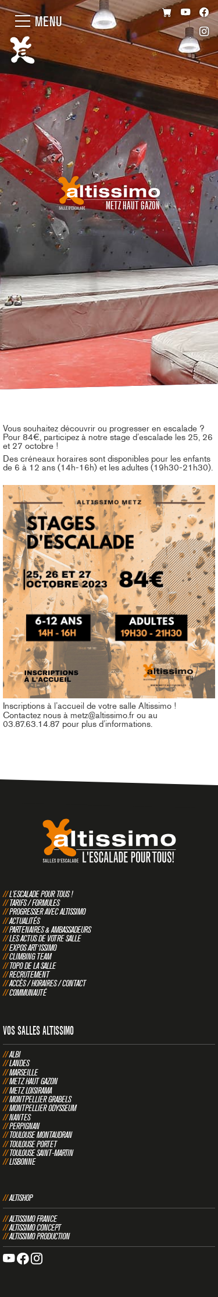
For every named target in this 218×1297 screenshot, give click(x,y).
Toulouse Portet (33, 1144)
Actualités (24, 920)
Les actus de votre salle (45, 938)
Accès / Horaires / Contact (47, 983)
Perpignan (24, 1125)
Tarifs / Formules (34, 902)
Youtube (185, 13)
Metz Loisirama (30, 1090)
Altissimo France (33, 1218)
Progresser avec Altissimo (47, 911)
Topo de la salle (32, 965)
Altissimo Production (39, 1236)
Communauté (28, 992)
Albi (14, 1054)
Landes (19, 1062)
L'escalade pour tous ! (41, 893)
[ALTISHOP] (167, 13)
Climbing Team (30, 956)
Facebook (204, 13)
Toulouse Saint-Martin (41, 1152)
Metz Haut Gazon (33, 1081)
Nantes (19, 1117)
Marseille (23, 1072)
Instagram (204, 33)
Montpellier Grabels (40, 1099)
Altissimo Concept (35, 1227)
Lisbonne (22, 1161)
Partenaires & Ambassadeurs (50, 929)
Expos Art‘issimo (32, 947)
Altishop (21, 1197)
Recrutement (29, 974)
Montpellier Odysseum (42, 1107)
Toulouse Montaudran (40, 1134)
